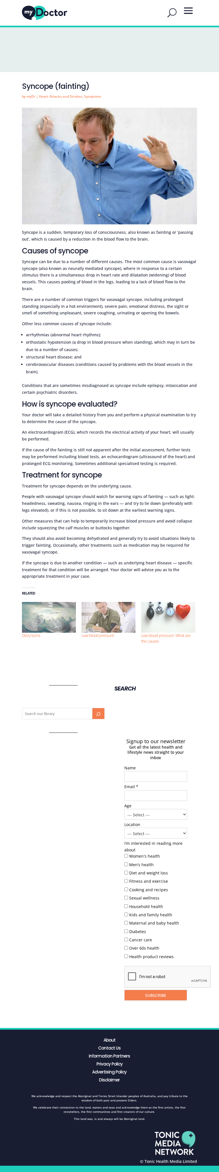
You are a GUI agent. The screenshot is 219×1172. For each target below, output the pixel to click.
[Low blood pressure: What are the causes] (168, 617)
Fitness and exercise (148, 881)
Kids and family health (150, 914)
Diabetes (137, 931)
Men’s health (141, 864)
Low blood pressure (98, 635)
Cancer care (140, 939)
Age (127, 805)
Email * (131, 786)
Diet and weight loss (148, 873)
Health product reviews (151, 956)
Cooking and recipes (148, 889)
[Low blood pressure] (108, 617)
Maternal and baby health (154, 923)
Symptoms (92, 96)
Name (130, 768)
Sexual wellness (144, 898)
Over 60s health (144, 948)
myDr (31, 96)
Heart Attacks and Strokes (60, 96)
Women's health (144, 856)
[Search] (98, 713)
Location (132, 824)
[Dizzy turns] (49, 617)
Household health (146, 906)
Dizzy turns (31, 635)
